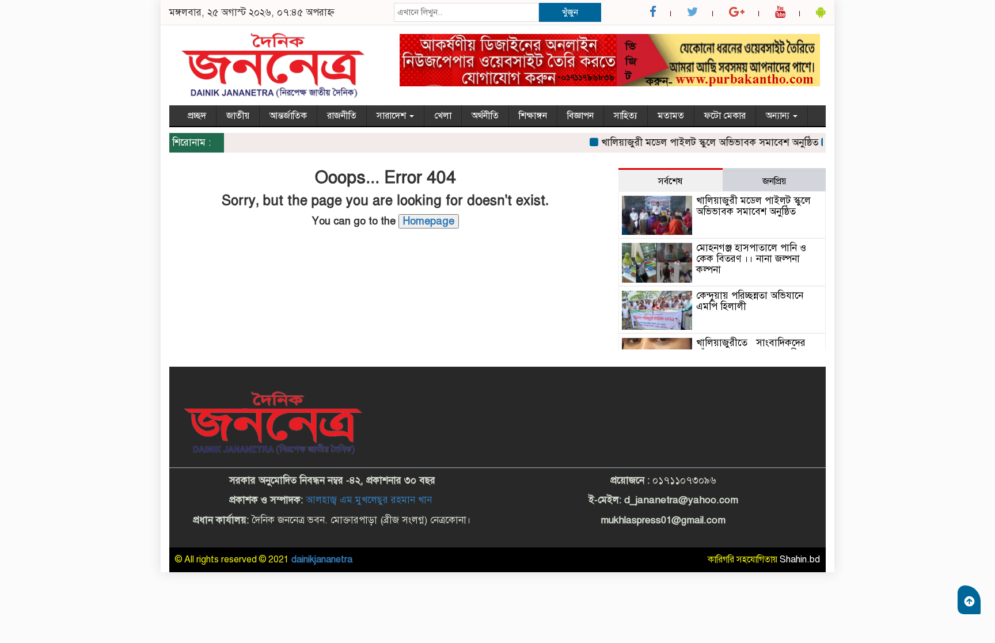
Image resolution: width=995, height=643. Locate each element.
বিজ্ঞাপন (580, 115)
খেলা (442, 115)
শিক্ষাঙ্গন (533, 115)
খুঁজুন (570, 12)
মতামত (671, 115)
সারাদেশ (392, 115)
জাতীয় (237, 115)
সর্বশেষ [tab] (670, 181)
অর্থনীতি (485, 115)
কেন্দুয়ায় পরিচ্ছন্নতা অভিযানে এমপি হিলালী (749, 301)
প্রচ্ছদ (197, 115)
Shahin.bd (800, 559)
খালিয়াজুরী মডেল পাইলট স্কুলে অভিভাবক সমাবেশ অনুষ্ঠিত (701, 142)
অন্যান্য (779, 115)
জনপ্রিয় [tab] (774, 181)
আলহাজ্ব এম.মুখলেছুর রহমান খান (369, 500)
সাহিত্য (625, 115)
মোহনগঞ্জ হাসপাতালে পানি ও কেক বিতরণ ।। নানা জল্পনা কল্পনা (751, 258)
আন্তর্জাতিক (288, 115)
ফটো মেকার (725, 115)
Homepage (428, 221)
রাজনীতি (341, 115)
